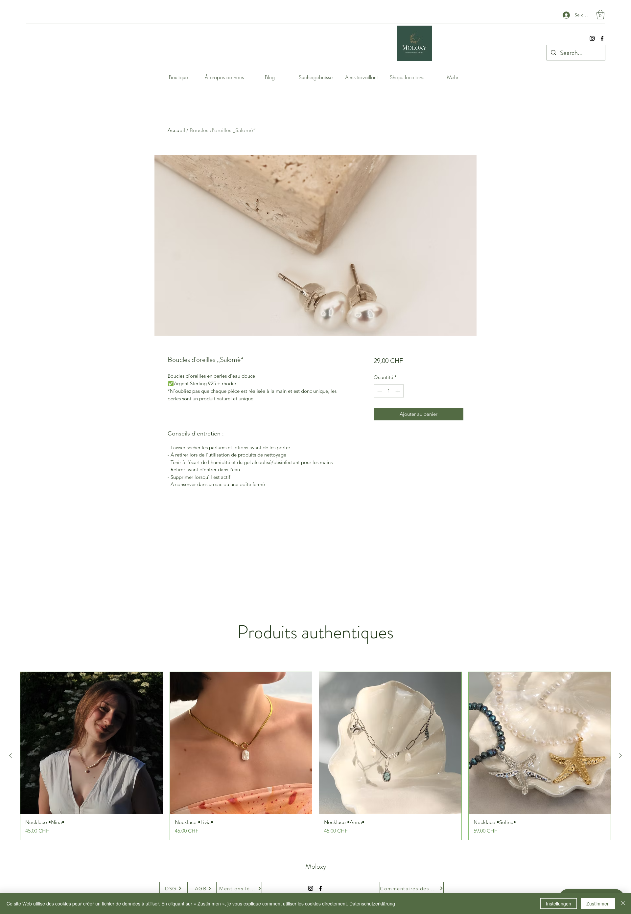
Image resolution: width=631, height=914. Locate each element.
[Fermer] (623, 903)
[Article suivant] (620, 756)
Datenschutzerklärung (372, 903)
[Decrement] (379, 391)
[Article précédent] (10, 756)
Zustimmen (598, 903)
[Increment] (398, 391)
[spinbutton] (388, 391)
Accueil (176, 130)
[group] (315, 756)
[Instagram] (592, 38)
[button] (600, 14)
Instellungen (558, 903)
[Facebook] (602, 38)
